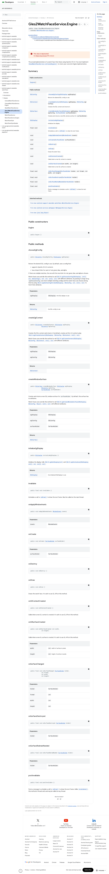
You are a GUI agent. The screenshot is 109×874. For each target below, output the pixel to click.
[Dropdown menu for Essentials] (26, 2)
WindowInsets (67, 135)
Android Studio (95, 2)
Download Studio (85, 850)
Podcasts (27, 855)
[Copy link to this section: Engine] (35, 228)
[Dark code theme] (89, 233)
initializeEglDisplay (55, 120)
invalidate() (83, 789)
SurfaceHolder (60, 113)
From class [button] (54, 203)
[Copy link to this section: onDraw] (36, 580)
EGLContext (33, 102)
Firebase (62, 862)
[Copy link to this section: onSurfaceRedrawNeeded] (51, 746)
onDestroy (51, 144)
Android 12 (70, 853)
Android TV (56, 852)
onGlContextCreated (55, 156)
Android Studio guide (87, 842)
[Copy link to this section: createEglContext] (44, 318)
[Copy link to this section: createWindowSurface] (48, 379)
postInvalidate (53, 186)
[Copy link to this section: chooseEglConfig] (44, 250)
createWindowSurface (55, 111)
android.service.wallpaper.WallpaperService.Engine (45, 37)
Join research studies (100, 848)
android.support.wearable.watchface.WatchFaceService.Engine (51, 38)
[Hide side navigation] (20, 871)
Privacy (41, 850)
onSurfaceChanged (54, 171)
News (26, 850)
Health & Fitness (43, 844)
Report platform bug (100, 839)
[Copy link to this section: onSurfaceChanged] (45, 664)
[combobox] (62, 2)
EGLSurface (33, 111)
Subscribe (88, 870)
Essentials (21, 2)
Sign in (105, 2)
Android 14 (70, 847)
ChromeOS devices (58, 846)
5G (40, 853)
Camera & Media (43, 847)
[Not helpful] (88, 18)
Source (27, 847)
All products (87, 862)
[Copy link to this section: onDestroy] (38, 564)
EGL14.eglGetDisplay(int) (54, 462)
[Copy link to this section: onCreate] (38, 534)
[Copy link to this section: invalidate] (38, 484)
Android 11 (70, 855)
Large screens (57, 841)
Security (27, 844)
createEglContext (54, 102)
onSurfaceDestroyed (55, 177)
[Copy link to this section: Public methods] (45, 244)
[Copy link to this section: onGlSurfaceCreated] (47, 622)
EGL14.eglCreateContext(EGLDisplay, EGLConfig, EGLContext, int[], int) (54, 335)
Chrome (54, 862)
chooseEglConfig (54, 94)
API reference (7, 8)
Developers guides (86, 845)
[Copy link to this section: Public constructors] (49, 222)
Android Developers (33, 18)
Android (27, 839)
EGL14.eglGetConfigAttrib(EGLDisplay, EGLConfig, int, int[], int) (61, 283)
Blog (26, 853)
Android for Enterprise (31, 842)
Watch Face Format (41, 56)
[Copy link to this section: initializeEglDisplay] (44, 449)
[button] (11, 36)
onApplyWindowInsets (55, 135)
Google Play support (100, 846)
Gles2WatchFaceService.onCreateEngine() (43, 64)
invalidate (52, 128)
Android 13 (70, 850)
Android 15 (70, 844)
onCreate (51, 140)
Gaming (41, 839)
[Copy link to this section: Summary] (39, 71)
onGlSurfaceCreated (55, 163)
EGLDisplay (63, 94)
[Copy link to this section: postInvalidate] (41, 776)
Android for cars (57, 849)
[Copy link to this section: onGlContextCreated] (47, 601)
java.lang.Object (32, 35)
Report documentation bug (100, 842)
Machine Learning (44, 842)
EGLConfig (33, 94)
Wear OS (55, 843)
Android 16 (70, 842)
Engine (32, 82)
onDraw (50, 148)
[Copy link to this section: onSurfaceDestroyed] (47, 716)
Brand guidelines (41, 870)
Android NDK (84, 853)
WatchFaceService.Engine (45, 30)
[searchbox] (11, 14)
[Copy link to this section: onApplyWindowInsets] (48, 505)
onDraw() (62, 131)
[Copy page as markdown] (84, 24)
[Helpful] (86, 18)
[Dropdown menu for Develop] (38, 2)
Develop (33, 2)
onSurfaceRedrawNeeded (56, 182)
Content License (72, 806)
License (33, 870)
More (43, 2)
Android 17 (70, 839)
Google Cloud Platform (74, 862)
